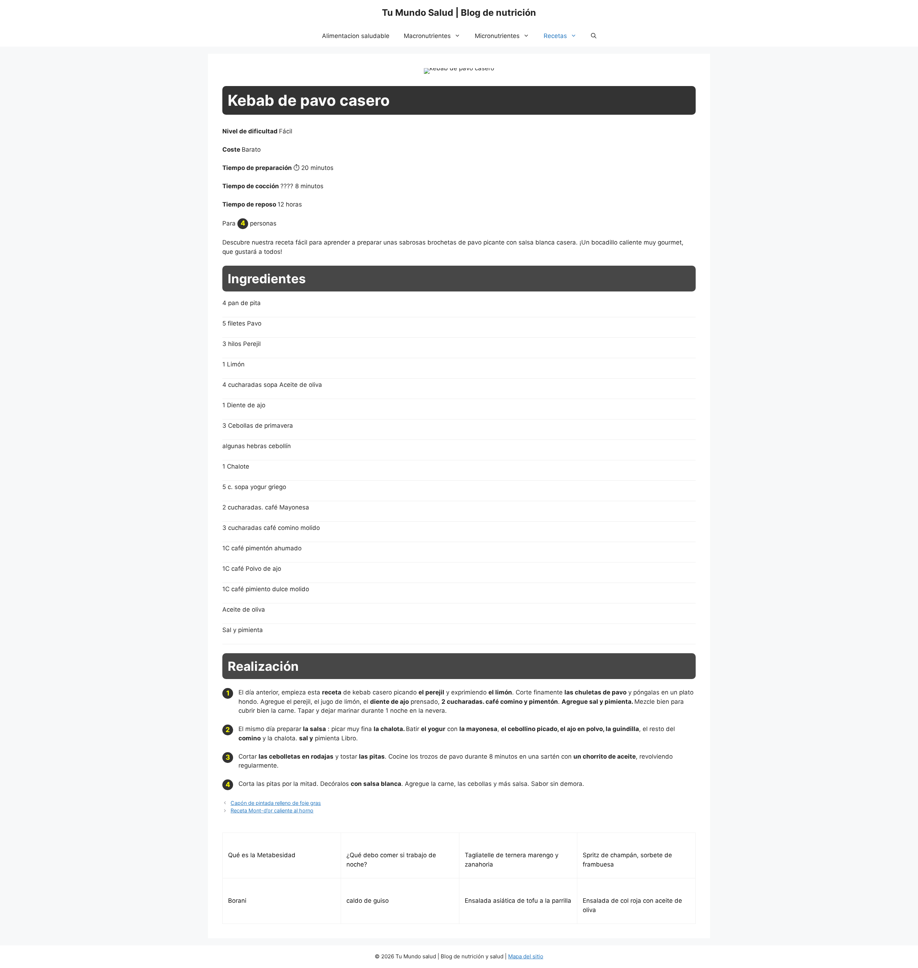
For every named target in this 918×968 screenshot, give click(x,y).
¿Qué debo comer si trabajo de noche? (391, 859)
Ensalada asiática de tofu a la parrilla (518, 900)
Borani (237, 900)
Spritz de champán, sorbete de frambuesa (627, 859)
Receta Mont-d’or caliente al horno (272, 810)
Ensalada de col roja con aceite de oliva (632, 905)
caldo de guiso (367, 900)
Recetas (555, 35)
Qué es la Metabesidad (261, 855)
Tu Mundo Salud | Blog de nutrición (459, 12)
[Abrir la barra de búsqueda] (594, 36)
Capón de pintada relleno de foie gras (276, 803)
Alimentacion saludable (355, 35)
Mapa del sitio (525, 956)
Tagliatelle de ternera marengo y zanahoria (511, 859)
